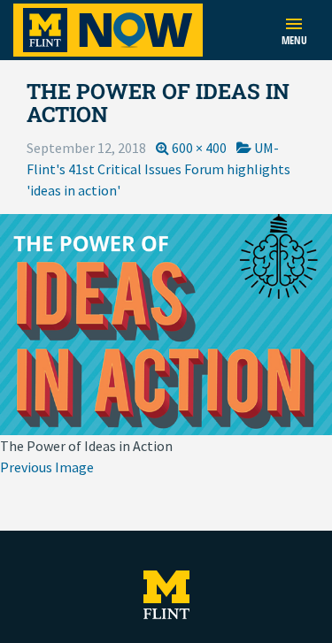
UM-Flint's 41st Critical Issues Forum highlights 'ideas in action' (158, 169)
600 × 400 (199, 148)
